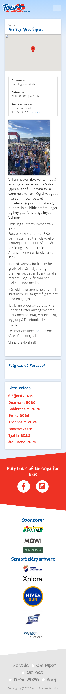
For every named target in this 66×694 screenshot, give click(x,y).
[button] (33, 49)
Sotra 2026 (18, 415)
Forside (20, 665)
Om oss (35, 672)
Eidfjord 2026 (20, 395)
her (38, 331)
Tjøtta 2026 (19, 435)
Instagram (42, 486)
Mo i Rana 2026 (22, 442)
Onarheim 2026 (22, 402)
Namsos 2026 (20, 428)
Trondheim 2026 (22, 422)
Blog (51, 680)
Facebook (23, 486)
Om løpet (46, 665)
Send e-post (35, 112)
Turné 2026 (26, 680)
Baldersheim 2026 (24, 409)
